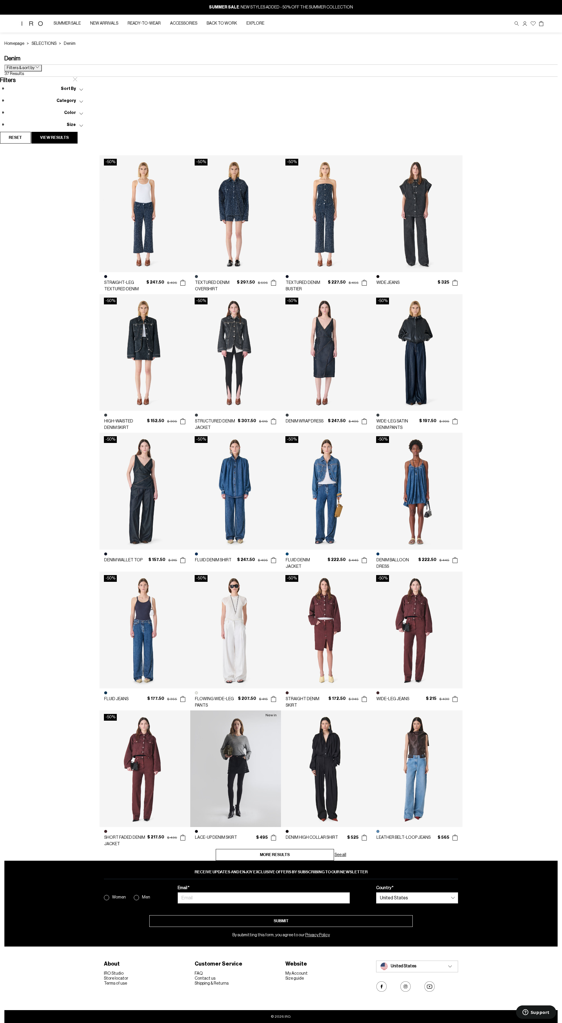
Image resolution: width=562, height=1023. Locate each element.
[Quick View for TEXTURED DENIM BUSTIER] (364, 282)
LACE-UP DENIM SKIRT (216, 838)
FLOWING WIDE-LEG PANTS (214, 702)
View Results (54, 137)
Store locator (116, 978)
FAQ (199, 973)
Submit (281, 920)
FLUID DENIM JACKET (298, 563)
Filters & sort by (21, 68)
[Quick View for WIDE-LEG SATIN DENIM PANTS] (455, 421)
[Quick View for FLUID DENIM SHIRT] (273, 560)
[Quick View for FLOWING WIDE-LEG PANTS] (273, 699)
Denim (70, 44)
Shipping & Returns (212, 983)
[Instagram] (405, 986)
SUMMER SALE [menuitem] (67, 23)
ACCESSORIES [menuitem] (183, 23)
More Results (275, 854)
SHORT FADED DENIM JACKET (124, 841)
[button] (524, 23)
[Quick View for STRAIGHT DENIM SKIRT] (364, 699)
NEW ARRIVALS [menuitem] (104, 23)
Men (146, 897)
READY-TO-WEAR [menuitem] (144, 23)
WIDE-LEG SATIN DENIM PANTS (392, 424)
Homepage (14, 44)
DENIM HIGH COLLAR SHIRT (312, 838)
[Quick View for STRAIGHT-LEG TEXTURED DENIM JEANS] (183, 282)
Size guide (294, 978)
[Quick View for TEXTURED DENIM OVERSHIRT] (273, 282)
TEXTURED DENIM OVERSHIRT (212, 286)
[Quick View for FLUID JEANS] (183, 699)
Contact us (205, 978)
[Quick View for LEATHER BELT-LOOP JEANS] (455, 837)
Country (384, 888)
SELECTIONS (44, 44)
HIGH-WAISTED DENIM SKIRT (118, 424)
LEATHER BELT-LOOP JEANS (403, 838)
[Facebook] (381, 986)
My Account (296, 973)
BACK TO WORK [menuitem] (222, 23)
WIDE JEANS (388, 283)
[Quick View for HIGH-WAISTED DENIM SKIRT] (183, 421)
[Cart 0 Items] (541, 24)
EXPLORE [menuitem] (255, 23)
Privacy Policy (317, 935)
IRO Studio (114, 973)
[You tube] (429, 986)
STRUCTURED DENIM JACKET (215, 424)
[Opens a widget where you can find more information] (536, 1012)
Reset (15, 137)
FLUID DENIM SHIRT (213, 560)
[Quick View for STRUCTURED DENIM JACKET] (273, 421)
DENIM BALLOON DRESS (392, 563)
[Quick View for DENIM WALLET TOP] (183, 560)
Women (119, 897)
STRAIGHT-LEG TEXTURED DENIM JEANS (121, 286)
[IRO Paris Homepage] (32, 23)
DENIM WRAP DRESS (304, 421)
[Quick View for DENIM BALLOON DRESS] (455, 560)
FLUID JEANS (116, 699)
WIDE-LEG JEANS (392, 699)
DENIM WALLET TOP (123, 560)
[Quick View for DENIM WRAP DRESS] (364, 421)
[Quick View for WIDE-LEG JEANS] (455, 699)
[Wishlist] (533, 23)
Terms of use (115, 983)
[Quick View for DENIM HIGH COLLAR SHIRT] (364, 837)
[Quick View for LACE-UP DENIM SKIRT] (273, 837)
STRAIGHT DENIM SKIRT (302, 702)
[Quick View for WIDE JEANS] (455, 282)
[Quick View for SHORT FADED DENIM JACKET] (183, 837)
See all (340, 855)
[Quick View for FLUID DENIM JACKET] (364, 560)
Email (183, 888)
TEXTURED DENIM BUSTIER (303, 286)
